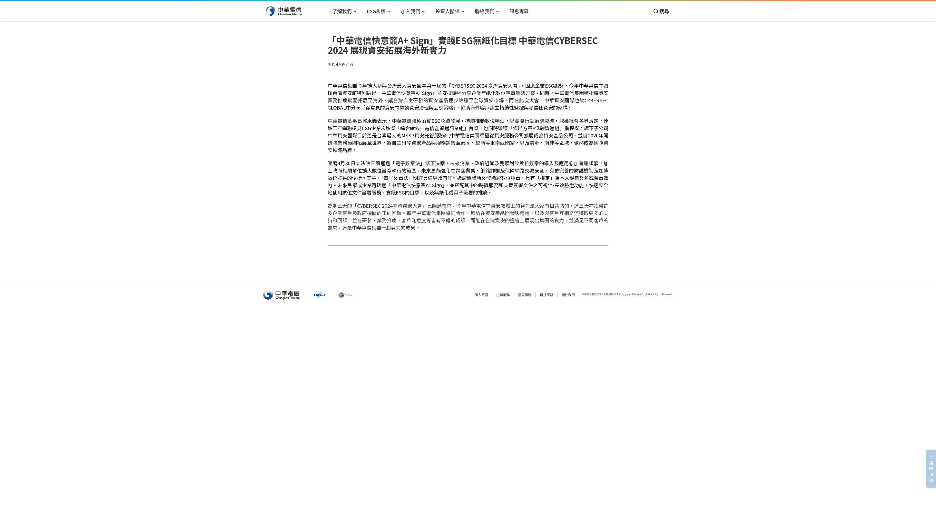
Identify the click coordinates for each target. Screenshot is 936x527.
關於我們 (568, 294)
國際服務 (525, 294)
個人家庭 (481, 294)
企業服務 (503, 294)
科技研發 (546, 294)
